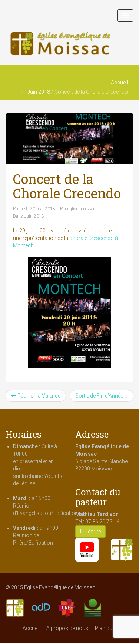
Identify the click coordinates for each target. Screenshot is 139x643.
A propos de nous (67, 628)
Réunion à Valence (38, 396)
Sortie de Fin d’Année (99, 396)
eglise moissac (81, 208)
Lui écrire (90, 532)
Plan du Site (108, 628)
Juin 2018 (38, 92)
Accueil (119, 83)
